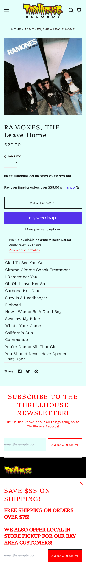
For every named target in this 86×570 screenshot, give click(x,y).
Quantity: (13, 156)
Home (16, 29)
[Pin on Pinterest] (36, 371)
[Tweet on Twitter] (28, 371)
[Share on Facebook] (20, 371)
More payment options (43, 229)
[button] (71, 10)
